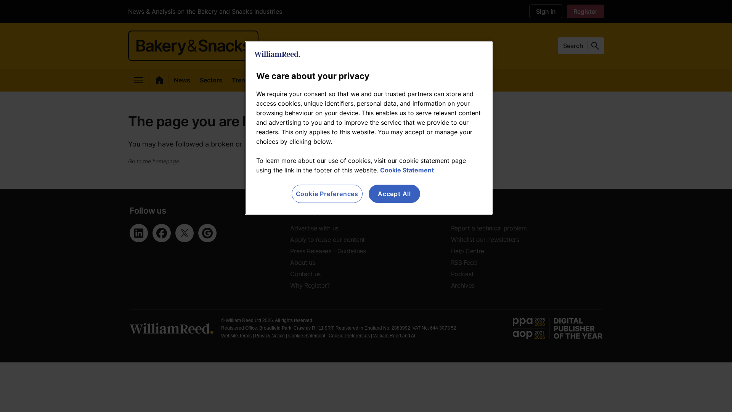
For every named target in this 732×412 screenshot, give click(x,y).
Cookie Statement (407, 170)
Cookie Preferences (327, 194)
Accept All (394, 194)
